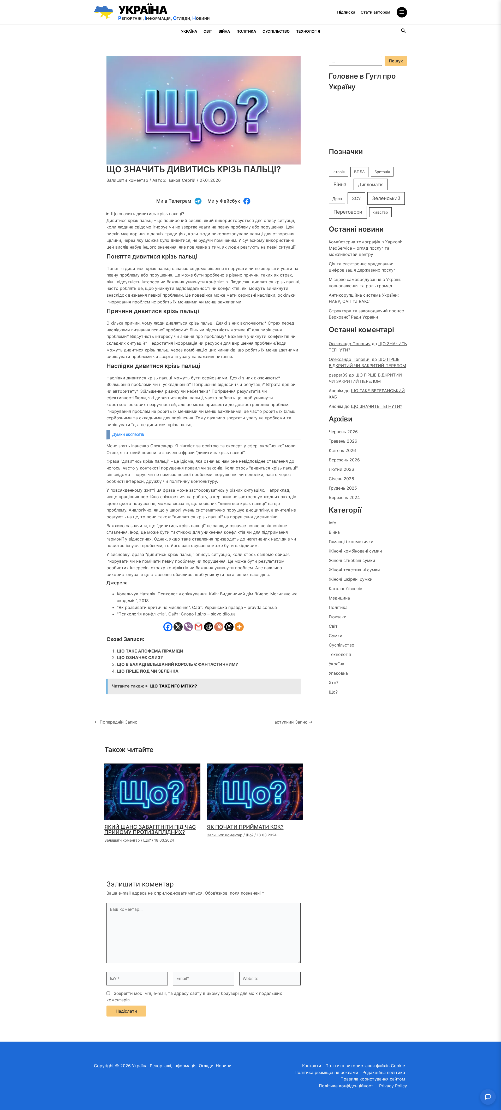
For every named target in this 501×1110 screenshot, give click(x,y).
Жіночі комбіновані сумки (355, 551)
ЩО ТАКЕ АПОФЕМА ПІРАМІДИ (150, 651)
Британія (382, 171)
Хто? (333, 682)
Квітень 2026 (342, 450)
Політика (246, 31)
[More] (239, 626)
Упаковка (338, 673)
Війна (224, 31)
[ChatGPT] (208, 626)
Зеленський (386, 198)
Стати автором (375, 12)
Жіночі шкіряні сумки (351, 579)
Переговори (347, 212)
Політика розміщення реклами (326, 1072)
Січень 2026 (341, 478)
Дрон (337, 198)
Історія (338, 171)
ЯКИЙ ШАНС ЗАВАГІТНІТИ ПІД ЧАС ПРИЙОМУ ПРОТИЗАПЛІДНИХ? (150, 829)
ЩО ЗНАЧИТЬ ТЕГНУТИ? (376, 406)
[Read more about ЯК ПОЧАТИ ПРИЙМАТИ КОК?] (255, 791)
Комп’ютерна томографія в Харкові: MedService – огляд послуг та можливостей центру (365, 248)
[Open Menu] (402, 12)
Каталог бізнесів (345, 588)
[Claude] (218, 626)
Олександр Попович (350, 343)
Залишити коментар (127, 180)
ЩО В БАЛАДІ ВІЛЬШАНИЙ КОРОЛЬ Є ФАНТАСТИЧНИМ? (177, 664)
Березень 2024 (344, 497)
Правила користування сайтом (373, 1079)
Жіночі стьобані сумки (352, 560)
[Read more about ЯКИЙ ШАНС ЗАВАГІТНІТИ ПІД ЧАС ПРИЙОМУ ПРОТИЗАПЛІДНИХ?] (152, 791)
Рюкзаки (338, 616)
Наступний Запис (292, 722)
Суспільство (276, 31)
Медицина (339, 598)
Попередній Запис (115, 722)
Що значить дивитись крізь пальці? (147, 213)
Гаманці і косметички (351, 541)
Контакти (311, 1065)
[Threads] (229, 626)
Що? (147, 840)
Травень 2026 (343, 441)
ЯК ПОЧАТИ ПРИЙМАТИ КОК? (245, 827)
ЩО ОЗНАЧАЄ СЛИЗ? (140, 657)
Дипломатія (371, 184)
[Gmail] (198, 626)
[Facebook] (167, 626)
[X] (178, 626)
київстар (380, 212)
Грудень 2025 (343, 488)
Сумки (335, 635)
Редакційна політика (383, 1072)
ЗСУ (356, 198)
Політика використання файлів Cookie (365, 1065)
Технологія (308, 31)
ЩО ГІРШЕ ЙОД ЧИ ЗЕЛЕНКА (147, 671)
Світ (208, 31)
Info (332, 522)
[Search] (403, 31)
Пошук (396, 60)
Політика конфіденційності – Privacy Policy (363, 1085)
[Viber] (188, 626)
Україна (189, 31)
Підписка (346, 12)
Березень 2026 (344, 459)
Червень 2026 (343, 431)
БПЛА (359, 171)
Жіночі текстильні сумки (354, 569)
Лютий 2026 (341, 469)
